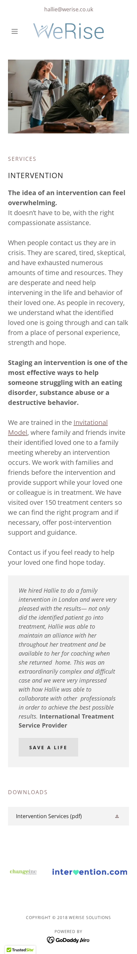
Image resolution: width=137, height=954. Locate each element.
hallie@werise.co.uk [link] (68, 9)
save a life (48, 747)
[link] (68, 31)
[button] (17, 31)
